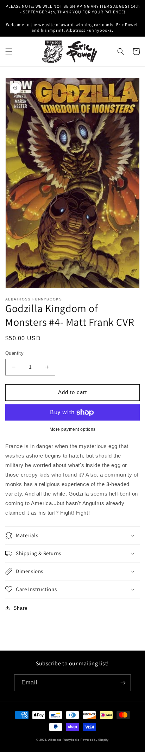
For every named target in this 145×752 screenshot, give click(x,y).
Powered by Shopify (95, 739)
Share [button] (20, 608)
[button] (9, 51)
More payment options (73, 429)
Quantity (14, 353)
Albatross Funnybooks (64, 739)
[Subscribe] (123, 683)
